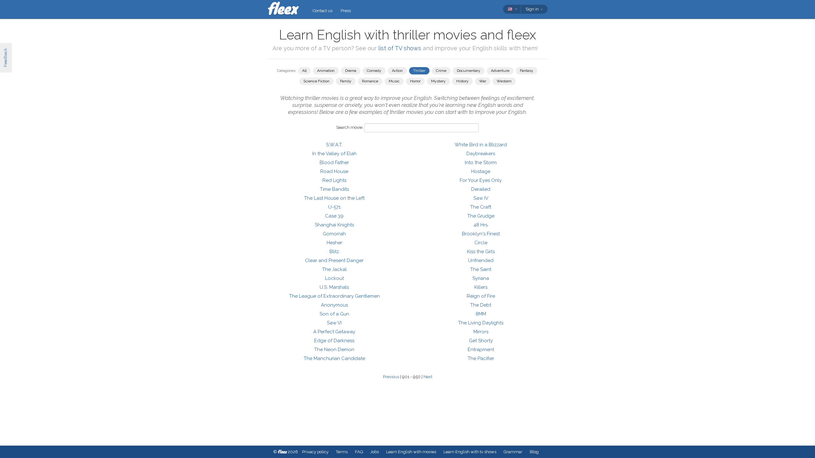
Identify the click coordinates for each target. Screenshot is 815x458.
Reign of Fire (481, 296)
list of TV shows (399, 48)
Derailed (480, 189)
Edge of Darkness (334, 341)
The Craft (480, 207)
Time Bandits (334, 189)
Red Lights (334, 180)
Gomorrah (334, 234)
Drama (350, 70)
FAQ (359, 451)
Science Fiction (316, 81)
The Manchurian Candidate (334, 358)
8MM (481, 314)
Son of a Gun (334, 314)
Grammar (513, 451)
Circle (480, 243)
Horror (415, 81)
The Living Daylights (480, 323)
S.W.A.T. (334, 145)
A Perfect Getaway (334, 332)
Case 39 (334, 216)
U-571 (334, 207)
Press (346, 10)
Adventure (500, 70)
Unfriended (480, 260)
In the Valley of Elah (334, 153)
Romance (370, 81)
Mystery (438, 81)
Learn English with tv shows (469, 451)
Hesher (334, 243)
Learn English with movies (411, 451)
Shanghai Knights (334, 225)
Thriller (419, 70)
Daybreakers (480, 153)
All (304, 70)
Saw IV (480, 198)
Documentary (468, 70)
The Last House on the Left (334, 198)
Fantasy (526, 70)
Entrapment (481, 349)
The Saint (480, 269)
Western (504, 81)
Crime (441, 70)
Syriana (480, 278)
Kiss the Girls (481, 251)
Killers (480, 287)
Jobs (374, 451)
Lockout (334, 278)
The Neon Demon (334, 349)
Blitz (334, 251)
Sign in (533, 9)
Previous (391, 376)
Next (427, 376)
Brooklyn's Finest (481, 234)
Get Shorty (481, 341)
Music (394, 81)
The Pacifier (481, 358)
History (462, 81)
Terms (342, 451)
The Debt (480, 305)
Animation (326, 70)
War (482, 81)
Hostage (480, 171)
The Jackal (334, 269)
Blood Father (334, 162)
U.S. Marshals (334, 287)
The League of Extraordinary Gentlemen (334, 296)
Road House (334, 171)
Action (397, 70)
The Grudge (480, 216)
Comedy (374, 70)
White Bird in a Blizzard (481, 145)
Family (345, 81)
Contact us (322, 10)
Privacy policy (315, 451)
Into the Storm (481, 162)
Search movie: (349, 127)
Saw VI (334, 323)
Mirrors (480, 332)
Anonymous (334, 305)
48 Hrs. (480, 225)
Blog (534, 451)
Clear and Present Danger (334, 260)
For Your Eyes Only (481, 180)
